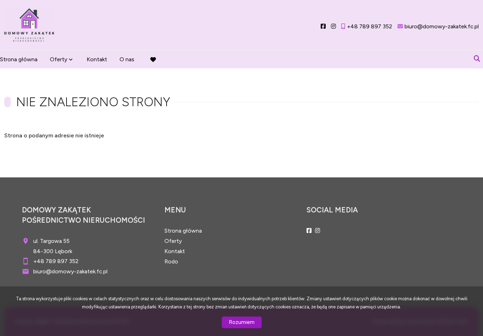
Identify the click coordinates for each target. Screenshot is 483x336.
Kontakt (97, 59)
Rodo (171, 261)
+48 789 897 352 (55, 261)
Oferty (58, 59)
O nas (127, 59)
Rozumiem (242, 322)
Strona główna (18, 59)
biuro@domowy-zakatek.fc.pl (70, 271)
